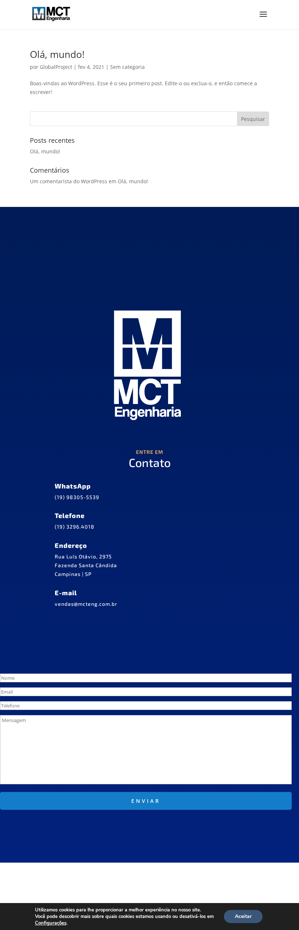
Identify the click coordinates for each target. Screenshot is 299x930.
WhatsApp (73, 486)
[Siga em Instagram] (136, 876)
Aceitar (243, 916)
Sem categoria (127, 66)
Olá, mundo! (57, 54)
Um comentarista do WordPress (68, 181)
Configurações (50, 923)
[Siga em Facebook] (110, 876)
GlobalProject (56, 66)
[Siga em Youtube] (189, 876)
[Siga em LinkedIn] (162, 876)
